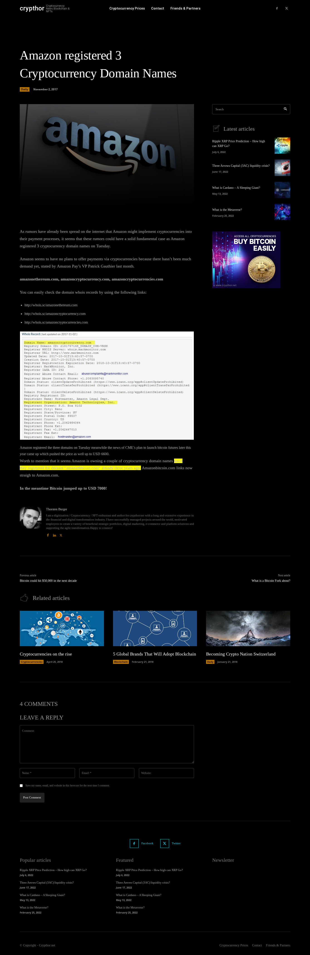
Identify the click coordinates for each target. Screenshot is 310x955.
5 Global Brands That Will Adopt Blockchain (154, 653)
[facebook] (47, 534)
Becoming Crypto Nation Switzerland (241, 653)
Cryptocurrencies (31, 661)
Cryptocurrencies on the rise (46, 653)
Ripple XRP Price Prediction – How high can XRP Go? (53, 870)
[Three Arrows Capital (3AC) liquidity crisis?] (282, 168)
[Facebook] (277, 8)
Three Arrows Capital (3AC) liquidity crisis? (241, 165)
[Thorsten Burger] (31, 522)
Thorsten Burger (56, 509)
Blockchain (121, 661)
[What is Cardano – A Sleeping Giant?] (282, 190)
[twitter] (61, 534)
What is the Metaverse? (227, 209)
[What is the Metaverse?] (282, 212)
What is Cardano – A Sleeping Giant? (236, 187)
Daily (24, 89)
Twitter (176, 843)
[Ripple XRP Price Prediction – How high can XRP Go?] (282, 145)
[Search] (285, 109)
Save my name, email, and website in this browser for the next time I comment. (67, 785)
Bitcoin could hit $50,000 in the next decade (48, 580)
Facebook (147, 843)
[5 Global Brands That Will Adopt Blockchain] (155, 628)
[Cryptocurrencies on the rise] (62, 628)
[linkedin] (54, 534)
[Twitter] (286, 8)
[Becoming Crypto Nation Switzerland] (248, 628)
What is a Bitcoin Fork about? (271, 580)
